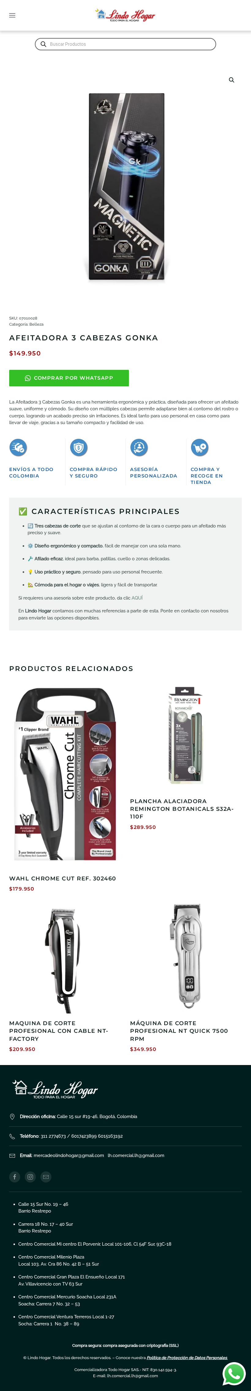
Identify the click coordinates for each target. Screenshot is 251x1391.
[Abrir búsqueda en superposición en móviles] (125, 44)
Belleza (36, 324)
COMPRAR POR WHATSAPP (73, 378)
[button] (12, 15)
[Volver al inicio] (125, 15)
